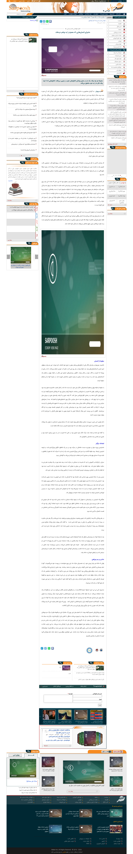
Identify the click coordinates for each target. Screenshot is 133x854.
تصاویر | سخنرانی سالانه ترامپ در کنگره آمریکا (72, 828)
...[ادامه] (11, 180)
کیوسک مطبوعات (73, 14)
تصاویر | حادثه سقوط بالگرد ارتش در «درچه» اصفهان (42, 829)
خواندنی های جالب (120, 209)
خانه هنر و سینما (61, 797)
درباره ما (118, 839)
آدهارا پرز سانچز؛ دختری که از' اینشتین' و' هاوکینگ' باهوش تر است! (22, 128)
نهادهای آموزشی (77, 797)
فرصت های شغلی (69, 841)
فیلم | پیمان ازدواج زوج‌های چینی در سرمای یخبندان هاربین (48, 789)
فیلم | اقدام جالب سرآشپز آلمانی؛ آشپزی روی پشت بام (116, 789)
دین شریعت (62, 802)
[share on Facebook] (50, 21)
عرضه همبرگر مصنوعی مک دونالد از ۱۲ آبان (25, 109)
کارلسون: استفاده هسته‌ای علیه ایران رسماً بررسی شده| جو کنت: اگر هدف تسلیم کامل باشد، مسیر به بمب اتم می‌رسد (48, 722)
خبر (123, 77)
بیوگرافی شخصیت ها (27, 800)
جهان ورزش (78, 802)
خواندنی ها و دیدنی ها (100, 21)
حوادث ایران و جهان (92, 802)
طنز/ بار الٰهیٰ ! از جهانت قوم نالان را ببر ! (27, 787)
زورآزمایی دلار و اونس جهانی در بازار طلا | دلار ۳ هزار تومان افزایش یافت (97, 722)
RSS (87, 843)
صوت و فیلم (117, 843)
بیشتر (10, 200)
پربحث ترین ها (104, 14)
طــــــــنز (31, 755)
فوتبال (79, 800)
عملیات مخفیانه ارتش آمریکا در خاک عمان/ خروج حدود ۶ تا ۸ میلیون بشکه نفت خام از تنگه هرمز (64, 722)
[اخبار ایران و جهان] (113, 12)
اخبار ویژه (112, 14)
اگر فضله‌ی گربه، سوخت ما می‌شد (28, 793)
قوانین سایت (116, 841)
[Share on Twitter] (41, 21)
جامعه (96, 797)
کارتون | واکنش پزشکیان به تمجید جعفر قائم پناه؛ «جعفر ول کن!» (22, 266)
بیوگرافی (81, 14)
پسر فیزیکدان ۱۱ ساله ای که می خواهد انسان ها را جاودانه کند (22, 139)
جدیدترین (44, 686)
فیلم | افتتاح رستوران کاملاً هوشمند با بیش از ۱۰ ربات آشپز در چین (48, 770)
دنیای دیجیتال (46, 800)
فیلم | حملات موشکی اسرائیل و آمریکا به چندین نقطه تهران (72, 814)
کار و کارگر (105, 802)
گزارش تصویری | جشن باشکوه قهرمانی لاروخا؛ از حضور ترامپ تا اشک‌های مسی (103, 829)
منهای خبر (96, 14)
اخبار (65, 14)
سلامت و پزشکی (93, 800)
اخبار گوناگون (91, 21)
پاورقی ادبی (16, 755)
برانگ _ (104, 17)
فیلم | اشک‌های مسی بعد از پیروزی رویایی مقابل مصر (102, 814)
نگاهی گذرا (71, 839)
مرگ (60, 667)
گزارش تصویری (101, 843)
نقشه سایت (86, 841)
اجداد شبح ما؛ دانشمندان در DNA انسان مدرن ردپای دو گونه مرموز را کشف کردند (90, 673)
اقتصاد (106, 800)
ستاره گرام (34, 159)
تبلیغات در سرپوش (84, 839)
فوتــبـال (37, 229)
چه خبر (32, 204)
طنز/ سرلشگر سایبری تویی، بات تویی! (27, 790)
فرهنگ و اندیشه (61, 800)
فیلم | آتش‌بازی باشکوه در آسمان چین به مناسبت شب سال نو (86, 786)
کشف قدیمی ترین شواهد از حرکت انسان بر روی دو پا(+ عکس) (22, 105)
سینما (37, 235)
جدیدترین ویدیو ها (117, 806)
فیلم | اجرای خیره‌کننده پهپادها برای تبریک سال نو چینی (115, 770)
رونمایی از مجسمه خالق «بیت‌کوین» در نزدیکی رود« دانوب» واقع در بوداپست (22, 122)
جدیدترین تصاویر (117, 821)
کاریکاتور (35, 243)
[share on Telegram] (44, 21)
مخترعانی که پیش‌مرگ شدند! (28, 150)
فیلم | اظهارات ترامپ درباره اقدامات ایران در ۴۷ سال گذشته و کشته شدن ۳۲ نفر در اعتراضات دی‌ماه (41, 814)
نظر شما (70, 694)
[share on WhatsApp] (47, 21)
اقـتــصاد (37, 215)
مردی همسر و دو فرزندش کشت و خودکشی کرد (81, 722)
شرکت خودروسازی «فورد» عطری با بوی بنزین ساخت (22, 133)
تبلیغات (14, 1)
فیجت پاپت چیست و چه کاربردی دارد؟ (26, 98)
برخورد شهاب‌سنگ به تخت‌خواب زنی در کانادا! (24, 115)
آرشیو (28, 1)
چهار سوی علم (46, 797)
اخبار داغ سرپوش (113, 144)
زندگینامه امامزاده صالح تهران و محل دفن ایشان (59, 730)
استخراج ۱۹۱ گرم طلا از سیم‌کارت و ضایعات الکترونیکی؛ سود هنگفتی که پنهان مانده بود (86, 667)
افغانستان (30, 802)
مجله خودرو (46, 802)
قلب (69, 673)
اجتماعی (37, 222)
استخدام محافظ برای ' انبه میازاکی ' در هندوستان (23, 144)
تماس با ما (102, 839)
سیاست (106, 797)
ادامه (111, 205)
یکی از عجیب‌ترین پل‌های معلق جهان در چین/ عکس (91, 680)
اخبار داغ (118, 14)
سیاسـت (37, 209)
